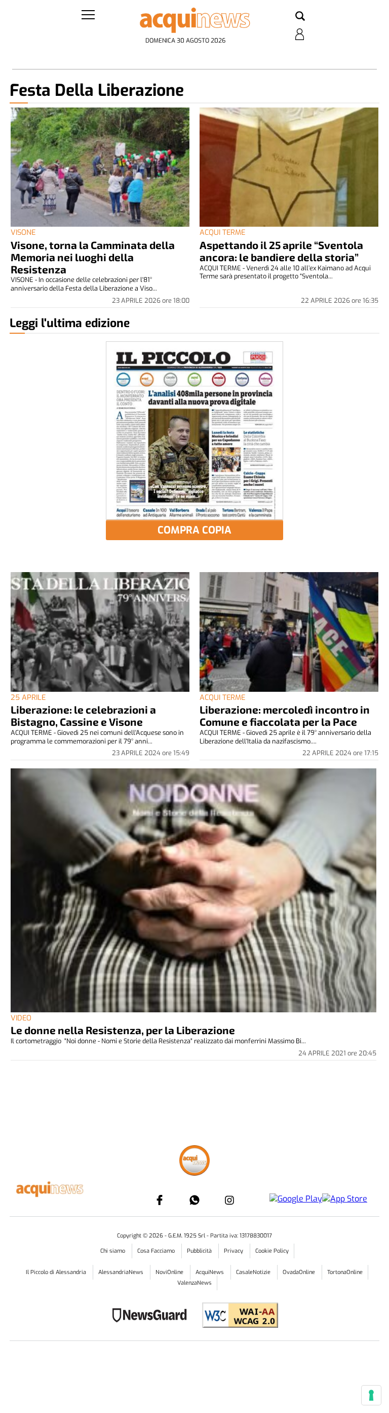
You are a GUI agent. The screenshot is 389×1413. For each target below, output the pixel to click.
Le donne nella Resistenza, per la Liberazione (123, 1029)
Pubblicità (200, 1251)
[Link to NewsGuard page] (152, 1316)
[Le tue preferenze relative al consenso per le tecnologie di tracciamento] (371, 1395)
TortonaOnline (345, 1272)
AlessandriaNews (121, 1272)
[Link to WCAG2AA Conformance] (236, 1316)
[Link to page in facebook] (159, 1200)
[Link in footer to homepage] (194, 1161)
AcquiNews (210, 1272)
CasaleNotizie (254, 1272)
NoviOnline (170, 1272)
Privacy (234, 1251)
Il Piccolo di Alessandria (57, 1272)
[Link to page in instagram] (229, 1200)
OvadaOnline (300, 1272)
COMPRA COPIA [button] (194, 530)
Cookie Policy (272, 1251)
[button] (300, 16)
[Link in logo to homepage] (194, 20)
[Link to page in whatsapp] (194, 1200)
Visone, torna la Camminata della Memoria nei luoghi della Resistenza (93, 256)
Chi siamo (113, 1251)
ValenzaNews (194, 1283)
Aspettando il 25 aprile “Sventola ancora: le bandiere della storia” (281, 250)
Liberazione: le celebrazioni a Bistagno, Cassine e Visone (83, 715)
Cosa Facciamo (156, 1251)
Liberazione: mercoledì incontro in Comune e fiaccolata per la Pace (285, 715)
